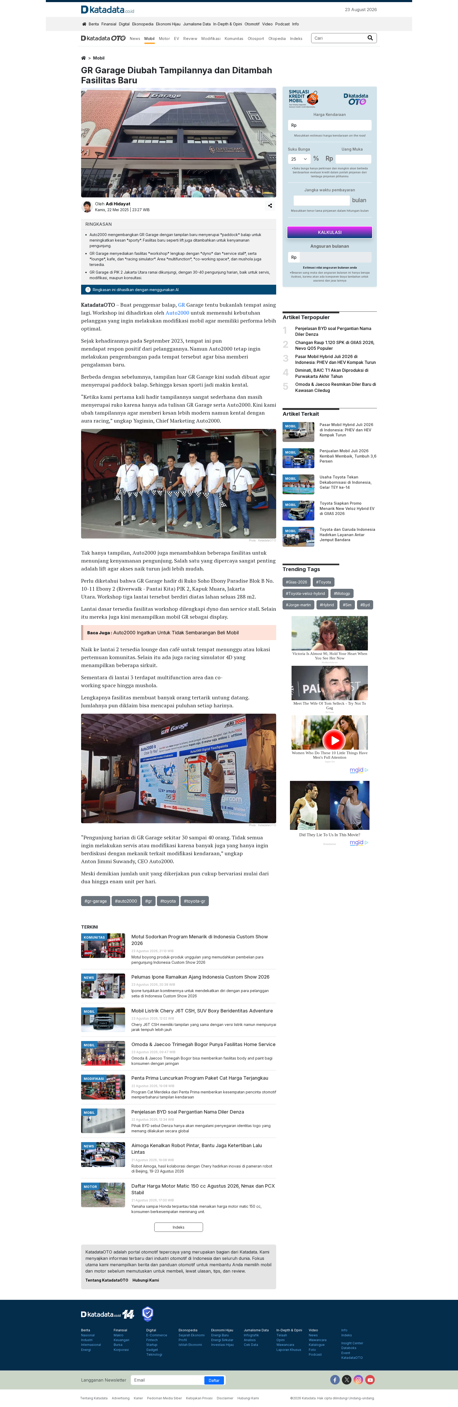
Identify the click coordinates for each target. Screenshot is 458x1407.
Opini (280, 1340)
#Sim (347, 605)
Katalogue (317, 1345)
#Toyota (323, 582)
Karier (138, 1398)
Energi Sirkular (222, 1340)
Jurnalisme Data (197, 24)
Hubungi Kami (146, 1280)
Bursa (118, 1345)
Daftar (214, 1380)
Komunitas (234, 38)
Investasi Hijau (222, 1345)
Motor (164, 38)
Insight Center (352, 1343)
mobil (98, 58)
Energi (86, 1350)
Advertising (121, 1398)
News (135, 38)
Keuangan (121, 1340)
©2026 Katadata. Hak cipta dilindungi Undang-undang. (332, 1398)
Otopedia (277, 38)
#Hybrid (327, 605)
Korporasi (121, 1350)
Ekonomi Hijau (168, 24)
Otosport (256, 38)
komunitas (94, 937)
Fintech (152, 1340)
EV (176, 38)
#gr (148, 901)
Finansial (109, 24)
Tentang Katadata (94, 1398)
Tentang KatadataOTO (106, 1280)
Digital (124, 24)
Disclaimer (225, 1398)
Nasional (88, 1335)
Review (190, 38)
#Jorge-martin (298, 605)
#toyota (168, 901)
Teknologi (154, 1354)
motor (90, 1187)
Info (295, 24)
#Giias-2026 (296, 582)
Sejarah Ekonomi (192, 1335)
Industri (87, 1340)
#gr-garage (96, 901)
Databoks (348, 1348)
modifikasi (94, 1079)
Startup (151, 1345)
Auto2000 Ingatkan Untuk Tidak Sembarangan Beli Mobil (176, 632)
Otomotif (252, 24)
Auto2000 (177, 312)
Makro (119, 1335)
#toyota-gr (194, 901)
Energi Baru (220, 1335)
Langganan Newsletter (103, 1380)
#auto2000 (126, 901)
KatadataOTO (352, 1358)
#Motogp (342, 593)
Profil (183, 1340)
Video (267, 24)
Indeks (296, 38)
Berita (94, 24)
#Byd (365, 605)
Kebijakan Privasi (199, 1398)
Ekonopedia (142, 24)
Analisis (250, 1340)
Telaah (281, 1335)
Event (345, 1353)
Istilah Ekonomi (190, 1345)
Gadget (152, 1350)
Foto (312, 1350)
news (89, 978)
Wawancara (285, 1345)
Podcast (282, 24)
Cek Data (251, 1345)
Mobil (149, 38)
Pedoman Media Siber (164, 1398)
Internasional (91, 1345)
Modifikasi (211, 38)
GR (181, 304)
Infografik (251, 1335)
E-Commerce (156, 1335)
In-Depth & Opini (227, 24)
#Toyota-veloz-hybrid (305, 593)
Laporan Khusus (288, 1350)
